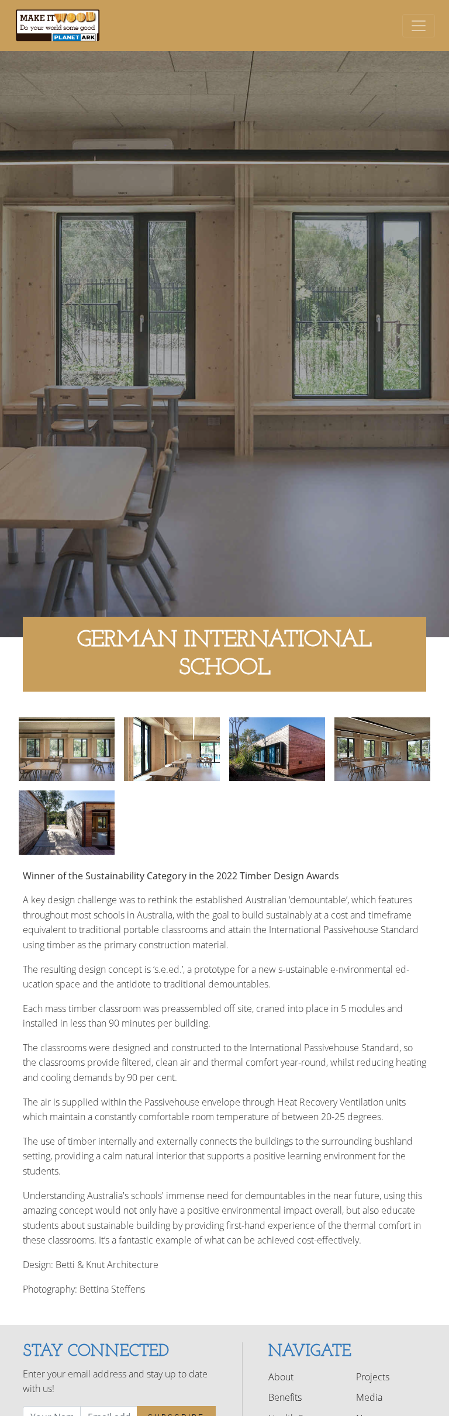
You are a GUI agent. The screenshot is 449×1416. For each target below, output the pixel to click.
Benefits (285, 1397)
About (280, 1376)
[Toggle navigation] (418, 25)
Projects (372, 1376)
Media (369, 1397)
